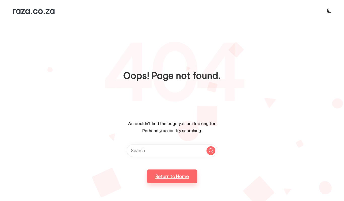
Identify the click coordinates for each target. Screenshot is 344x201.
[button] (211, 150)
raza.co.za (34, 10)
